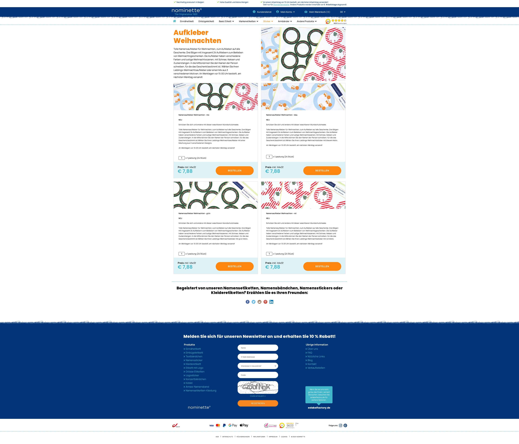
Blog (310, 360)
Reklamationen (259, 437)
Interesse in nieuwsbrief (251, 366)
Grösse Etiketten (195, 371)
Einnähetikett (187, 21)
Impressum (273, 437)
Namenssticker (194, 360)
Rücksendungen (243, 437)
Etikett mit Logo (194, 367)
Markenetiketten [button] (247, 21)
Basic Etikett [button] (225, 21)
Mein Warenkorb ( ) (319, 11)
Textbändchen (194, 356)
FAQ (310, 352)
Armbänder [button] (283, 21)
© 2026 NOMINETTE (298, 437)
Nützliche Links (316, 356)
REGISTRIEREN (258, 403)
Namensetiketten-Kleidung (201, 390)
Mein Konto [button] (287, 11)
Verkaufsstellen (316, 367)
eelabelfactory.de (319, 407)
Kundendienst (264, 11)
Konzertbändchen (196, 379)
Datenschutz (227, 437)
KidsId (189, 382)
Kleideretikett (193, 364)
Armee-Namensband (197, 386)
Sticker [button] (266, 21)
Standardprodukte (281, 4)
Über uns (313, 348)
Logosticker (192, 375)
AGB (217, 437)
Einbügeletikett (206, 21)
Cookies (284, 437)
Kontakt (312, 364)
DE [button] (341, 11)
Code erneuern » (258, 395)
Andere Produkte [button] (305, 21)
